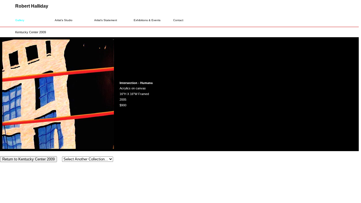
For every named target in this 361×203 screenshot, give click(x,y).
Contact (178, 20)
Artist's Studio (63, 20)
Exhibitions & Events (147, 20)
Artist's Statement (105, 20)
